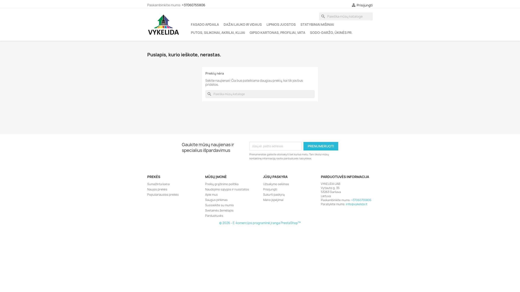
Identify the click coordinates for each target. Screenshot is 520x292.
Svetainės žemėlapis (219, 210)
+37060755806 (193, 5)
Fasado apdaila (205, 24)
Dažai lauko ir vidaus (243, 24)
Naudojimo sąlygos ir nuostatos (227, 189)
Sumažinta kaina (158, 184)
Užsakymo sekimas (276, 184)
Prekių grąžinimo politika (221, 184)
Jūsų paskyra (275, 177)
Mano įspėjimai (273, 200)
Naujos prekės (157, 189)
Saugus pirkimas (216, 200)
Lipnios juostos (281, 24)
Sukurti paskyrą (274, 194)
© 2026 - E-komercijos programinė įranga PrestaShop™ (260, 223)
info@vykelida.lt (356, 204)
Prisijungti (270, 189)
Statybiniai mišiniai (317, 24)
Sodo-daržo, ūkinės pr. (331, 32)
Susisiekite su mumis (219, 205)
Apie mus (211, 194)
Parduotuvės (214, 216)
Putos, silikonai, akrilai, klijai (218, 32)
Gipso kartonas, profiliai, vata (277, 32)
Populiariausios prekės (163, 194)
